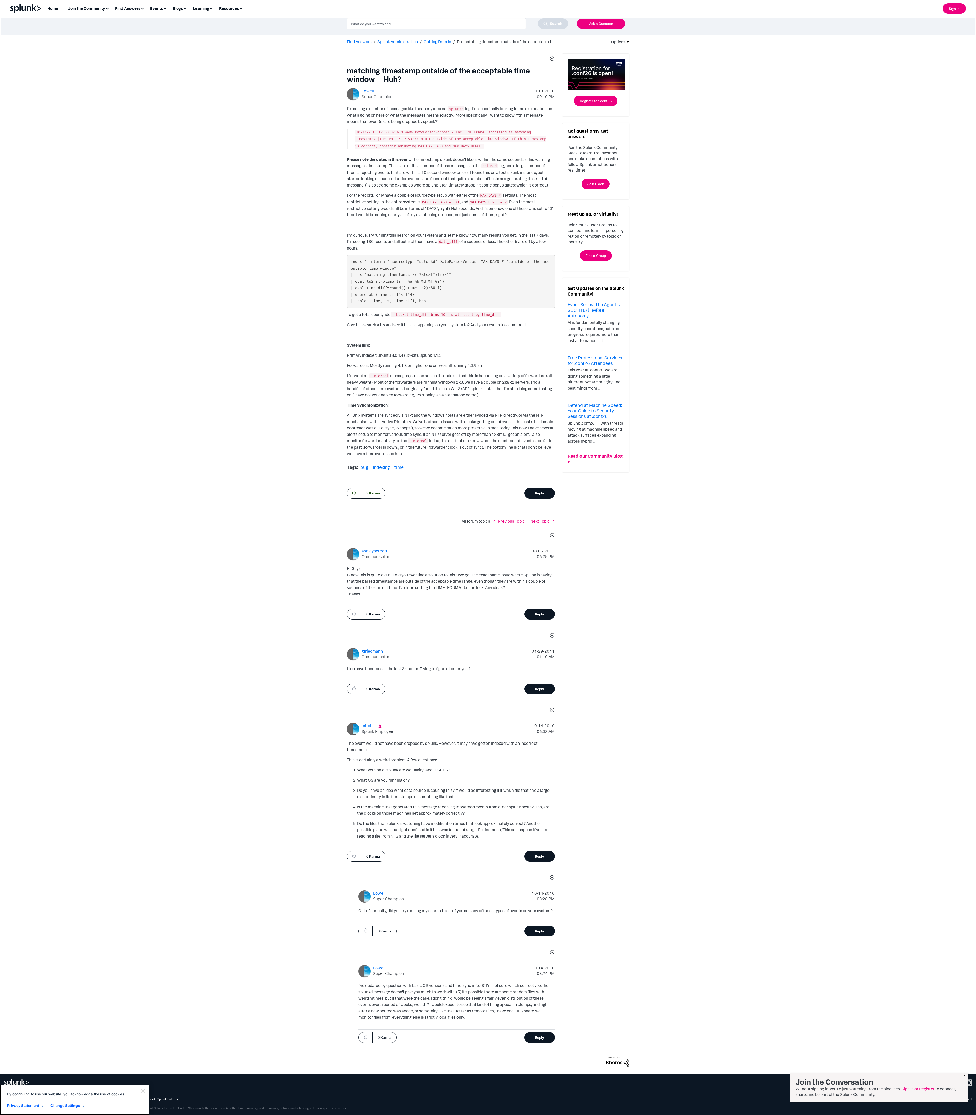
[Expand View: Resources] (240, 8)
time (399, 467)
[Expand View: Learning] (211, 8)
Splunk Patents (167, 1099)
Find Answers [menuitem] (127, 8)
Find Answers (359, 41)
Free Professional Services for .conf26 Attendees (595, 360)
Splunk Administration (397, 41)
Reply (539, 493)
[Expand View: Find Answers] (142, 8)
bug (364, 467)
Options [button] (616, 41)
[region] (74, 1100)
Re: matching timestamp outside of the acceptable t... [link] (505, 41)
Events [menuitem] (156, 8)
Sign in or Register (918, 1088)
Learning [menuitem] (201, 8)
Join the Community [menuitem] (86, 8)
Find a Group (596, 255)
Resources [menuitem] (229, 8)
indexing (381, 467)
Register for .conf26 (596, 101)
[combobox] (457, 23)
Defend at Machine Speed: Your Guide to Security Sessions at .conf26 (595, 410)
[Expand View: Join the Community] (107, 8)
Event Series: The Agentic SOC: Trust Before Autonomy (594, 310)
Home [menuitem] (52, 8)
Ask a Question (601, 23)
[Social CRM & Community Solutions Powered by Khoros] (617, 1060)
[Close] (142, 1091)
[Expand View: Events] (164, 8)
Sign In (954, 8)
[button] (551, 59)
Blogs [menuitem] (178, 8)
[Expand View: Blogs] (185, 8)
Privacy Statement (23, 1105)
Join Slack (595, 184)
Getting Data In (437, 41)
